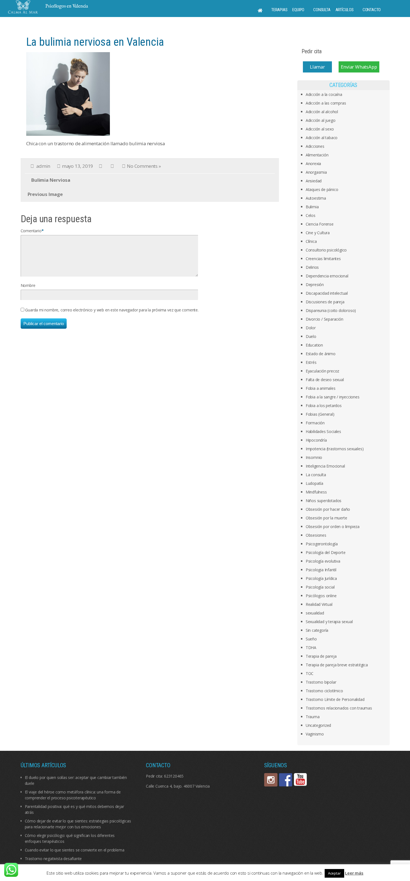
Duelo (311, 336)
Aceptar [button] (334, 873)
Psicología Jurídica (321, 578)
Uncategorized (318, 725)
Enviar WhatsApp (359, 67)
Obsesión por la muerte (326, 518)
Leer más (354, 873)
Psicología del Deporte (326, 552)
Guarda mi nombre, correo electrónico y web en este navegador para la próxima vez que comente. (111, 310)
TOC (309, 673)
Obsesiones (316, 535)
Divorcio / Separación (324, 319)
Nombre (28, 285)
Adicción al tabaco (321, 137)
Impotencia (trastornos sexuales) (335, 448)
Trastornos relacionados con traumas (339, 708)
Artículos (345, 9)
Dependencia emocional (327, 276)
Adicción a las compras (326, 103)
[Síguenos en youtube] (300, 779)
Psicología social (320, 587)
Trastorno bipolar (321, 682)
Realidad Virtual (319, 604)
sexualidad (315, 613)
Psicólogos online (321, 595)
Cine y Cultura (318, 232)
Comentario (31, 230)
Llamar (317, 67)
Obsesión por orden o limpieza (333, 526)
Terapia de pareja (321, 656)
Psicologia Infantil (321, 569)
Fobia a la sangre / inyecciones (333, 397)
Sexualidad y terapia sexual (329, 621)
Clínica (311, 241)
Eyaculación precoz (322, 371)
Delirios (312, 267)
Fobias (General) (320, 414)
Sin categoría (317, 630)
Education (314, 345)
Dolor (311, 327)
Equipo (298, 9)
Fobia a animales (321, 388)
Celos (310, 215)
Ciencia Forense (320, 224)
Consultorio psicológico (326, 250)
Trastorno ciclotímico (324, 690)
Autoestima (316, 198)
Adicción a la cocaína (324, 94)
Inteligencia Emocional (325, 466)
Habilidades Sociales (323, 431)
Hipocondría (316, 440)
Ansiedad (314, 180)
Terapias (279, 9)
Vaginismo (315, 734)
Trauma (313, 716)
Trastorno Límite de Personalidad (335, 699)
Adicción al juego (321, 120)
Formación (315, 422)
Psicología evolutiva (323, 561)
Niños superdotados (323, 500)
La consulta (316, 474)
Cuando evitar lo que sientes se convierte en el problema (74, 850)
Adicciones (315, 146)
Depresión (315, 284)
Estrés (311, 362)
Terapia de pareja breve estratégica (337, 664)
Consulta (321, 9)
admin (43, 166)
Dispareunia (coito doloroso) (331, 310)
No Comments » (144, 166)
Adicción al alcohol (322, 111)
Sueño (311, 639)
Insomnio (314, 457)
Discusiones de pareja (325, 301)
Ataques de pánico (322, 189)
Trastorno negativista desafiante (53, 858)
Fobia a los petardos (324, 405)
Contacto (372, 9)
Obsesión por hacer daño (328, 509)
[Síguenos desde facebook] (285, 779)
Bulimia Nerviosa (50, 180)
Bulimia (312, 206)
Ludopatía (314, 483)
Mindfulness (316, 492)
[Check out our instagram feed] (271, 779)
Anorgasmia (316, 172)
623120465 (174, 776)
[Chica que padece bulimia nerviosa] (68, 93)
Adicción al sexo (320, 129)
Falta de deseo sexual (325, 379)
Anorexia (313, 163)
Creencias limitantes (323, 258)
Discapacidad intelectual (327, 293)
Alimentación (317, 155)
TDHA (311, 647)
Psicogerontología (322, 543)
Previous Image (45, 194)
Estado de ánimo (321, 353)
